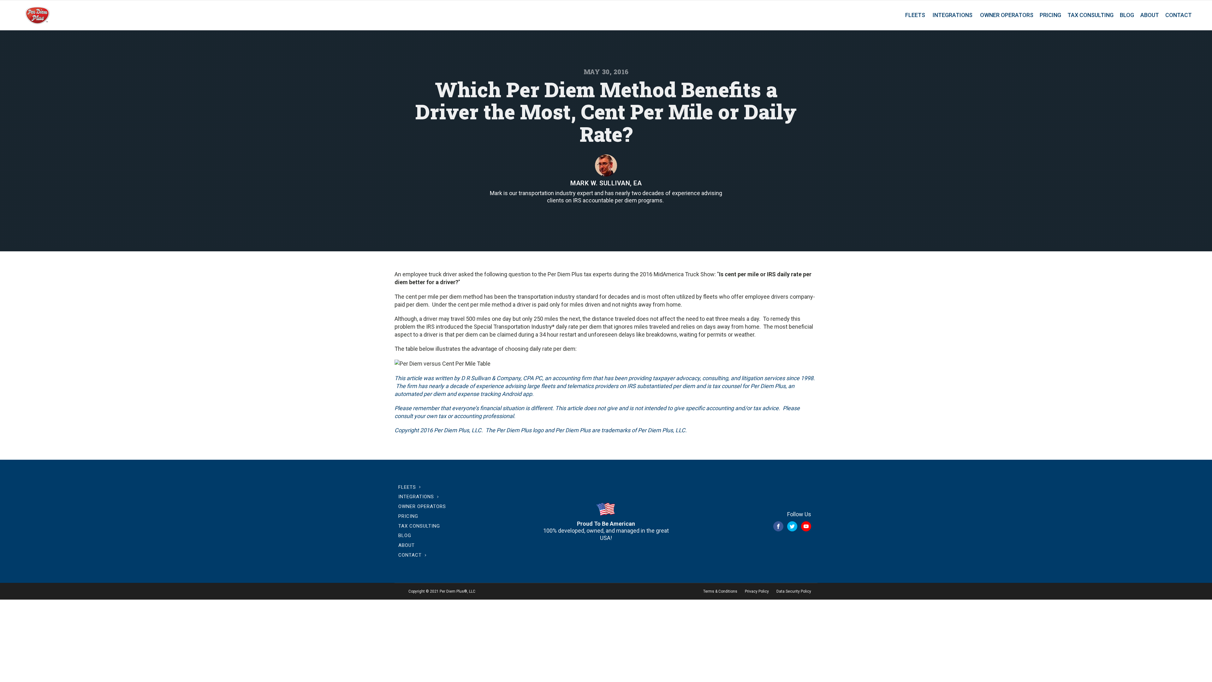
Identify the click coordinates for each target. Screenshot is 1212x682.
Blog (1127, 15)
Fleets (915, 15)
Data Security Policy (793, 591)
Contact (1178, 15)
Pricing (1050, 15)
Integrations (952, 15)
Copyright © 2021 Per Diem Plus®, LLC (441, 591)
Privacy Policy (757, 591)
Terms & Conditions (720, 591)
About (1149, 15)
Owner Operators (1006, 15)
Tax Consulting (1090, 15)
